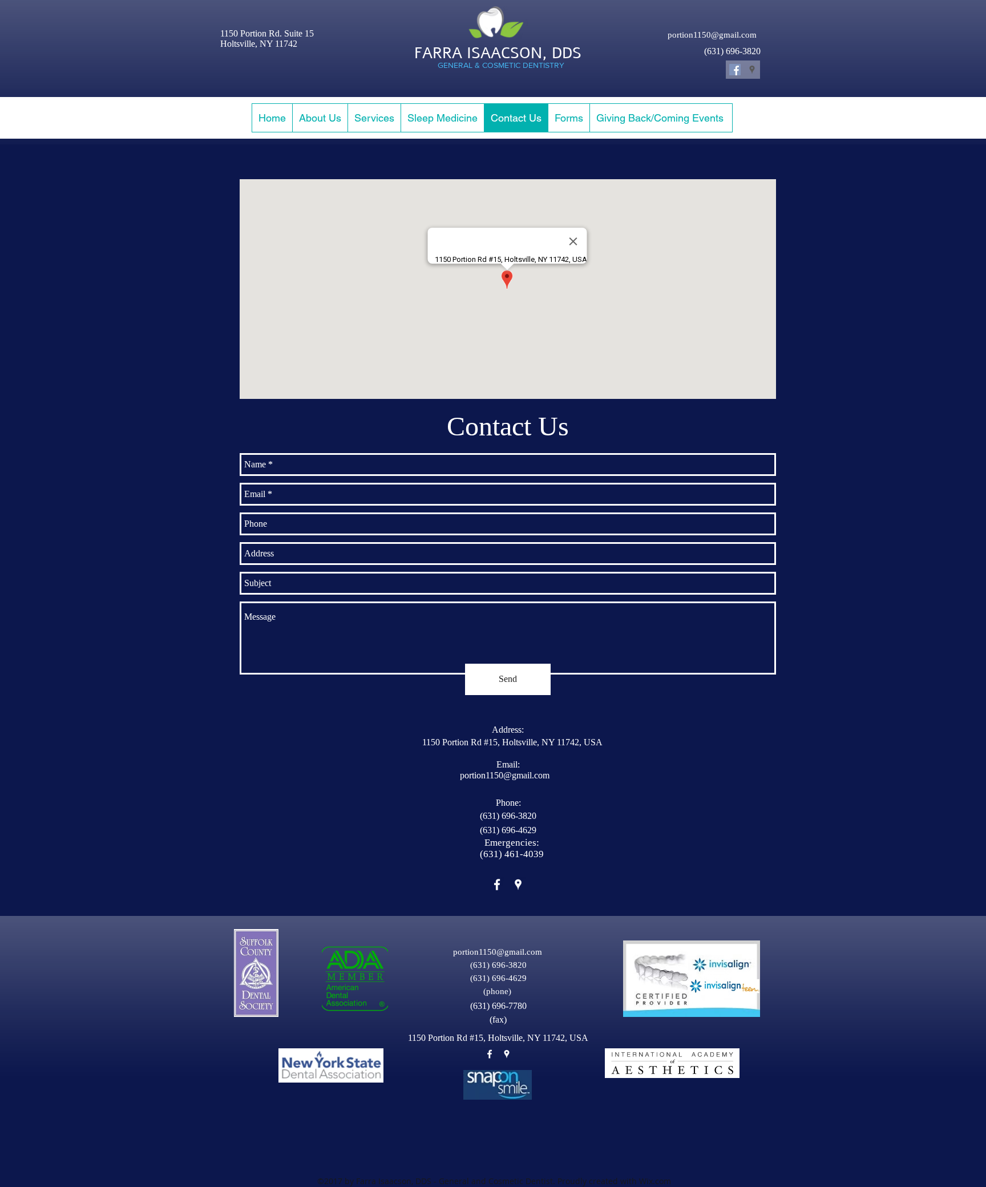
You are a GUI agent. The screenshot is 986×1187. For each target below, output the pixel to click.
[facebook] (497, 884)
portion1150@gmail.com (712, 34)
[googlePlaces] (518, 884)
